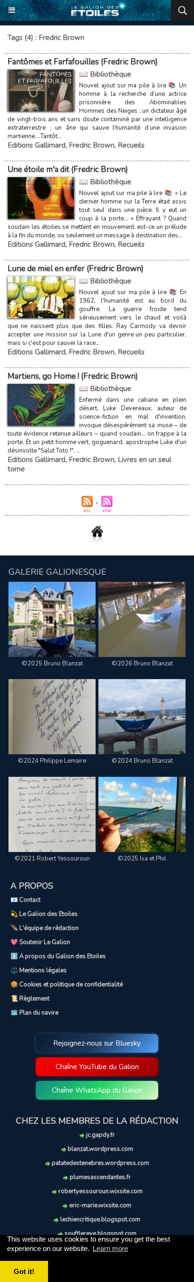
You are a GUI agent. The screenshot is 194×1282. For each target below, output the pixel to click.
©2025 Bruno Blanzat (52, 663)
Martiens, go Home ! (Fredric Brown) (73, 376)
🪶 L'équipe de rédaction (44, 928)
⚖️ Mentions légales (38, 970)
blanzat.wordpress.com (99, 1149)
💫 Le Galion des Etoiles (44, 914)
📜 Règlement (29, 998)
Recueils (131, 145)
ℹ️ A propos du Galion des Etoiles (58, 956)
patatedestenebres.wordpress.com (99, 1163)
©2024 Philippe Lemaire (52, 761)
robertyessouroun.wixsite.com (100, 1191)
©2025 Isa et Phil (142, 858)
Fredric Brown (91, 145)
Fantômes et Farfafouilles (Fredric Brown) (83, 61)
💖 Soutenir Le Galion (40, 942)
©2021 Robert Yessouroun (52, 858)
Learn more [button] (110, 1248)
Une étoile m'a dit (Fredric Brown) (68, 169)
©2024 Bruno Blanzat (142, 761)
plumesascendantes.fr (99, 1177)
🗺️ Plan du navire (34, 1012)
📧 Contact (25, 900)
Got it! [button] (24, 1271)
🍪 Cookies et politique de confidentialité (66, 984)
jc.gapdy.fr (100, 1135)
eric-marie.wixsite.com (99, 1205)
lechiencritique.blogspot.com (99, 1219)
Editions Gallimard (36, 145)
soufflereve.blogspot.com (100, 1233)
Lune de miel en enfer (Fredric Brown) (76, 268)
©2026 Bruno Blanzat (142, 663)
